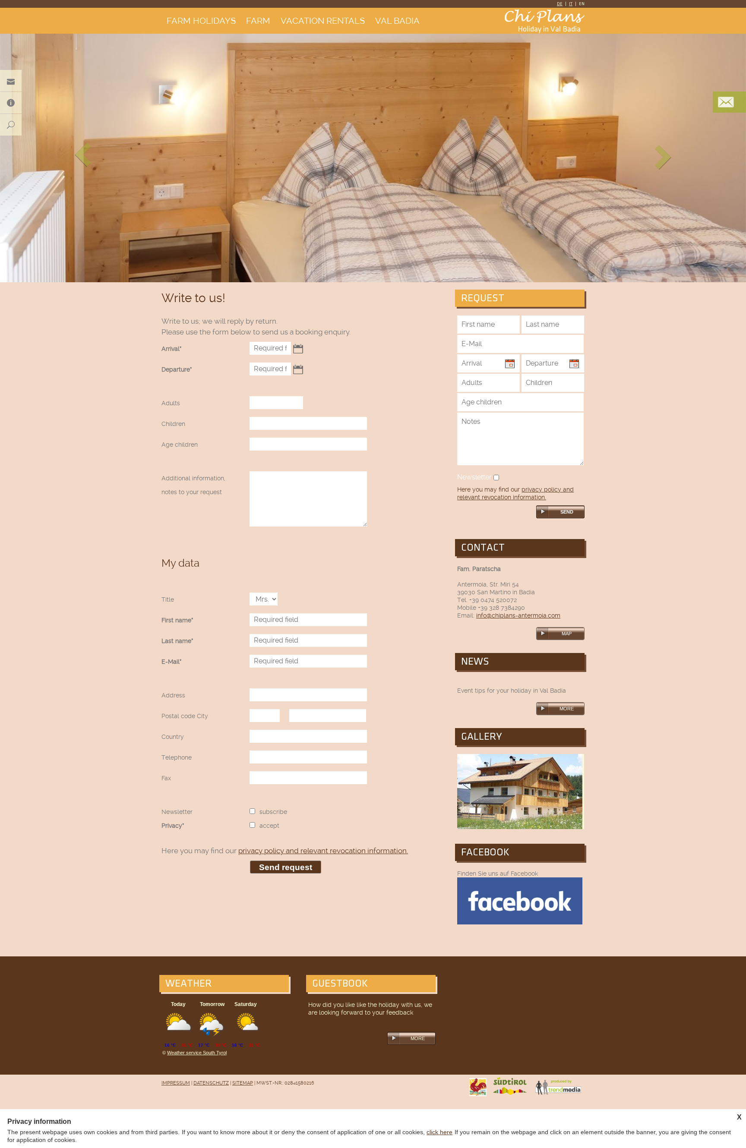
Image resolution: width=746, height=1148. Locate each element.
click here (439, 1132)
